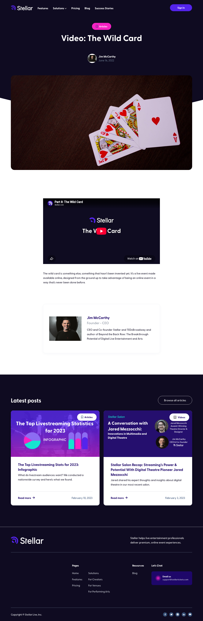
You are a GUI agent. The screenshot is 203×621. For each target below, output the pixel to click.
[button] (60, 8)
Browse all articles (175, 400)
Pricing (75, 8)
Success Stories (104, 8)
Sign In (181, 7)
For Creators (95, 579)
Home (75, 573)
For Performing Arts (99, 591)
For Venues (94, 585)
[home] (22, 7)
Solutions (93, 573)
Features (43, 8)
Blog (87, 8)
